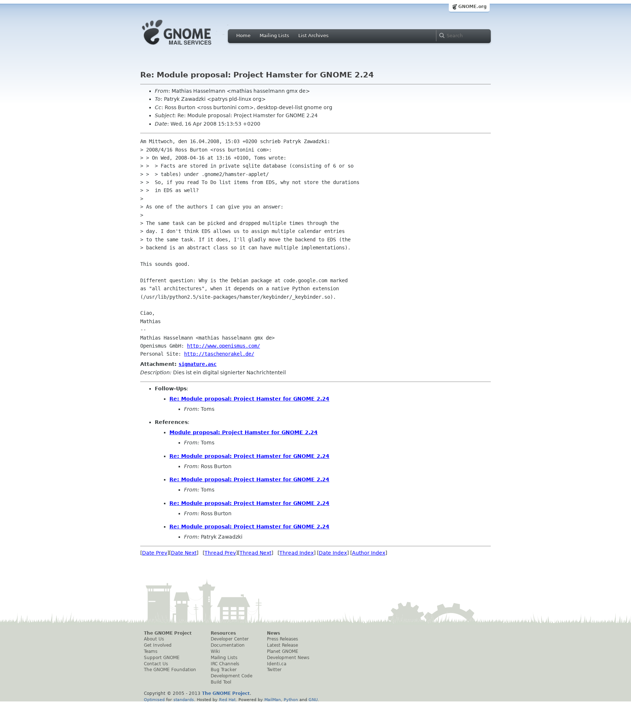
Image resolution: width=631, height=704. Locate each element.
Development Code (231, 675)
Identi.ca (276, 663)
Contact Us (156, 663)
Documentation (228, 645)
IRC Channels (225, 663)
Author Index (368, 553)
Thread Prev (220, 553)
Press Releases (282, 639)
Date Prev (154, 553)
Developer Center (230, 639)
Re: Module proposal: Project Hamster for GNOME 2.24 (249, 399)
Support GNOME (162, 657)
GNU (313, 699)
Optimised (154, 699)
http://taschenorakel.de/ (219, 354)
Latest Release (282, 645)
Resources (223, 633)
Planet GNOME (282, 651)
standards (183, 699)
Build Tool (221, 682)
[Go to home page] (188, 47)
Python (291, 699)
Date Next (183, 553)
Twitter (274, 669)
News (273, 633)
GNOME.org (472, 6)
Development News (288, 657)
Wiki (215, 651)
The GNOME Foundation (170, 669)
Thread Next (255, 553)
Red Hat (227, 699)
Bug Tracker (224, 669)
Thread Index (296, 553)
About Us (154, 639)
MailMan (272, 699)
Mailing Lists (274, 35)
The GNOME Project (168, 633)
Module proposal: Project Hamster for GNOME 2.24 (243, 432)
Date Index (333, 553)
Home (243, 35)
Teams (150, 651)
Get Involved (158, 645)
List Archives (313, 35)
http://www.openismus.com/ (223, 346)
